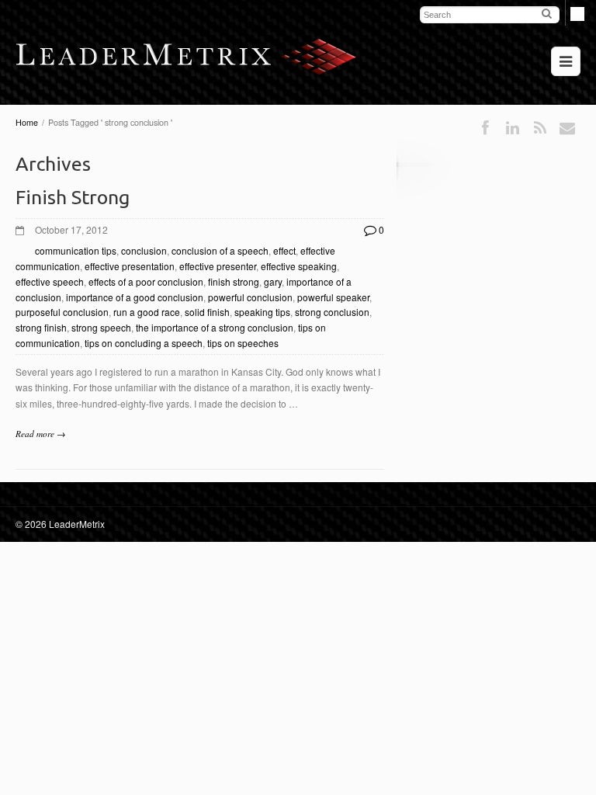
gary (273, 281)
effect (284, 250)
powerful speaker (333, 297)
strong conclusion (332, 311)
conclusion (144, 250)
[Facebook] (485, 127)
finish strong (233, 281)
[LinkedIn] (512, 127)
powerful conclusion (250, 297)
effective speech (50, 281)
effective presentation (130, 266)
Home (27, 122)
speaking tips (262, 311)
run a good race (146, 311)
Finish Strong (73, 197)
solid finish (207, 311)
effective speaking (299, 266)
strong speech (101, 327)
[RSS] (540, 127)
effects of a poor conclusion (145, 281)
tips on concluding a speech (144, 342)
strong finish (41, 327)
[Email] (567, 127)
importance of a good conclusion (134, 297)
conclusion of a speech (220, 250)
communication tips (75, 250)
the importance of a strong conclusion (214, 327)
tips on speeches (243, 342)
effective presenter (217, 266)
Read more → (40, 433)
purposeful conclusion (62, 311)
